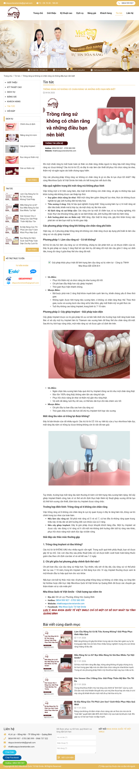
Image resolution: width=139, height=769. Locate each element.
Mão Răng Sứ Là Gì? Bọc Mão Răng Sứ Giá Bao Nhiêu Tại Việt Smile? (29, 209)
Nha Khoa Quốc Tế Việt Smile (72, 607)
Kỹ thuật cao (66, 13)
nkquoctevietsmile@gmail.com (19, 3)
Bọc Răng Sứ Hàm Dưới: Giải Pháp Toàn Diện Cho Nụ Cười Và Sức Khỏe (29, 242)
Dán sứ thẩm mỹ (27, 168)
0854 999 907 (127, 3)
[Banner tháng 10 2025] (67, 68)
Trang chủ (38, 13)
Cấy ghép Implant (27, 146)
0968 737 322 (42, 738)
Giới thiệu (51, 13)
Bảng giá (92, 13)
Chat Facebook (12, 757)
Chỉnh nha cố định (27, 124)
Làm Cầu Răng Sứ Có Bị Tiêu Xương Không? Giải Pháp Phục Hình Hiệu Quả (29, 198)
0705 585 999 (77, 600)
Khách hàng (106, 13)
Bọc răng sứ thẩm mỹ (29, 157)
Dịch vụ (79, 13)
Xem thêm (32, 180)
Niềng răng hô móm (28, 135)
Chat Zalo (9, 752)
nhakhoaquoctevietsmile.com (70, 603)
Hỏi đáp (11, 111)
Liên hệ (129, 13)
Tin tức (119, 13)
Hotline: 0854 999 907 (14, 763)
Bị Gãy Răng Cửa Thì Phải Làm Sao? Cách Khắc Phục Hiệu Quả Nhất (29, 231)
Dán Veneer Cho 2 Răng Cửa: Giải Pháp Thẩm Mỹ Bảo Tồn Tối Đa (28, 220)
